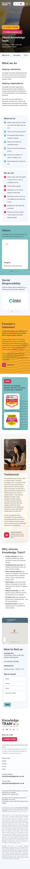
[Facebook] (17, 729)
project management (19, 807)
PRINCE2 (26, 807)
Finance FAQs (6, 758)
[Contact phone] (15, 4)
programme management (17, 808)
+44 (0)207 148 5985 (12, 661)
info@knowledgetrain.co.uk (13, 776)
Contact (4, 761)
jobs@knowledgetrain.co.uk (13, 783)
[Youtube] (7, 729)
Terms (4, 769)
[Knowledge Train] (6, 3)
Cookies (4, 764)
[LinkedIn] (3, 729)
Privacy (4, 766)
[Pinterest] (10, 729)
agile (3, 808)
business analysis (8, 808)
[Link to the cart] (18, 4)
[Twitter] (13, 729)
